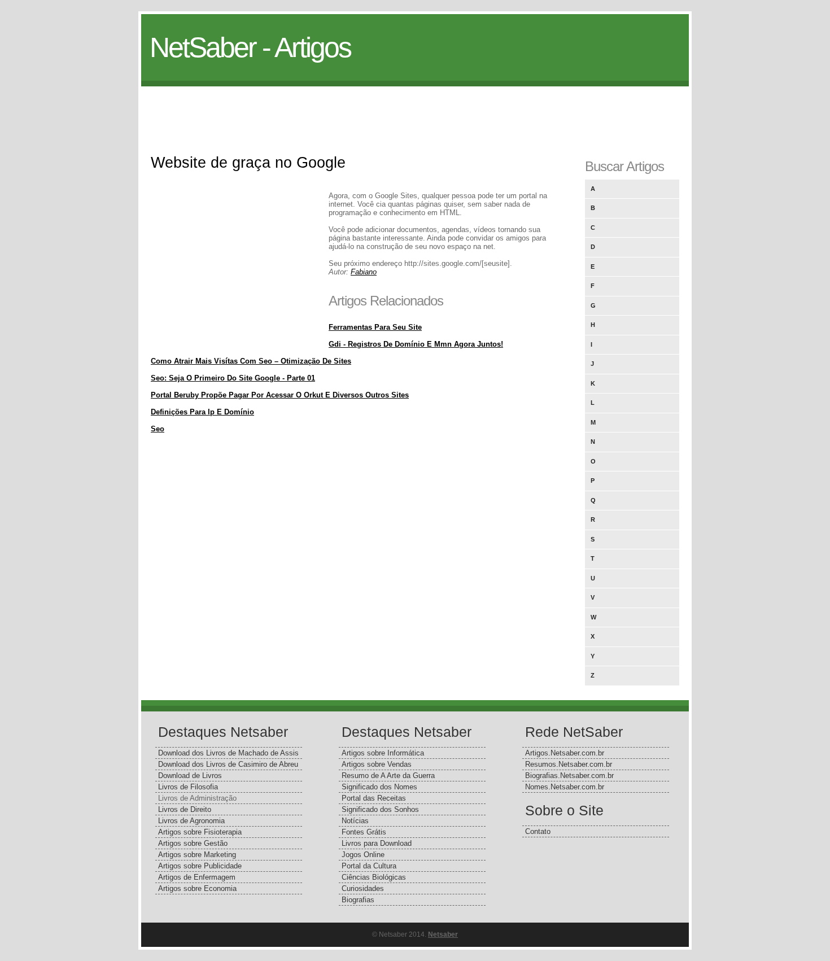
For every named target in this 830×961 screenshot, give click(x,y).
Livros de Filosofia (188, 787)
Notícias (355, 820)
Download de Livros (190, 775)
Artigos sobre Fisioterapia (200, 832)
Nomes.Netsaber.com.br (564, 787)
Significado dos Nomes (379, 787)
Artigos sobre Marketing (197, 854)
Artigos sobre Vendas (377, 764)
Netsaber (443, 934)
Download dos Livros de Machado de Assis (228, 753)
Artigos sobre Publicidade (200, 866)
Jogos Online (363, 854)
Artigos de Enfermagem (196, 877)
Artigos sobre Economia (197, 888)
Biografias (358, 900)
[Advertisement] (415, 111)
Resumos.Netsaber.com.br (568, 764)
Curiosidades (363, 888)
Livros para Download (377, 843)
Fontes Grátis (364, 832)
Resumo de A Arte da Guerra (388, 775)
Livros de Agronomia (191, 820)
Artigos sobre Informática (383, 753)
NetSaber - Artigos (250, 47)
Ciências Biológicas (374, 877)
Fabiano (364, 272)
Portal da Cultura (369, 866)
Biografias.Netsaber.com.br (569, 775)
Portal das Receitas (374, 798)
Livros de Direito (184, 809)
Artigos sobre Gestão (193, 843)
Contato (538, 831)
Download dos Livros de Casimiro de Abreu (228, 764)
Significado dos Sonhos (380, 809)
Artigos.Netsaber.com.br (564, 753)
